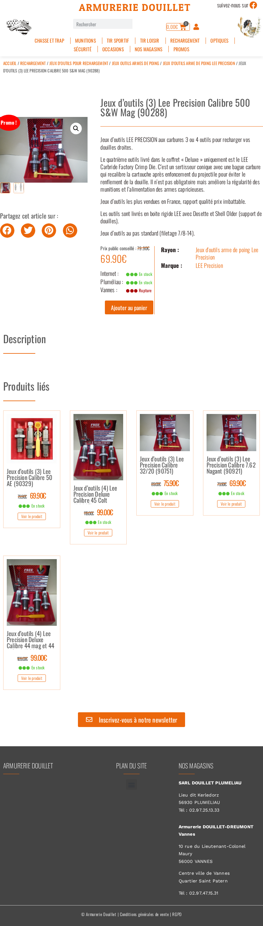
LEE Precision (209, 265)
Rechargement (184, 40)
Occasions (113, 49)
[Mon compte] (196, 27)
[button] (76, 128)
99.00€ (98, 512)
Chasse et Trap (49, 40)
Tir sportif (118, 40)
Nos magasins (148, 49)
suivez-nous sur (232, 5)
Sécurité (82, 49)
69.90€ (32, 495)
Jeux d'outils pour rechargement (78, 63)
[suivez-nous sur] (253, 5)
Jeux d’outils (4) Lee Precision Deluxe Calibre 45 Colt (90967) (95, 494)
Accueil (9, 63)
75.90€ (164, 483)
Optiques (219, 40)
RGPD (177, 914)
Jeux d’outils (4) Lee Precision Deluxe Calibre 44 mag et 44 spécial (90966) (30, 639)
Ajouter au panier (129, 307)
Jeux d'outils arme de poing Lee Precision (199, 63)
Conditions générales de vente (144, 914)
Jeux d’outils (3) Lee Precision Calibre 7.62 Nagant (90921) (231, 465)
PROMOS (181, 49)
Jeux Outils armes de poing (135, 63)
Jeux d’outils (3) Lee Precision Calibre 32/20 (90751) (162, 465)
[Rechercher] (137, 24)
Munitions (85, 40)
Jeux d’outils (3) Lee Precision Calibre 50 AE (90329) (29, 477)
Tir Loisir (149, 40)
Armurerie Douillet (135, 7)
